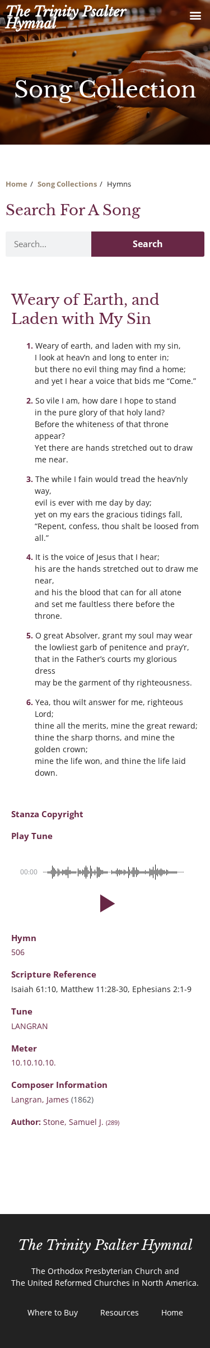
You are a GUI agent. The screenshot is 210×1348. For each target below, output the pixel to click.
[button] (195, 15)
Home (16, 184)
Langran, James (41, 1099)
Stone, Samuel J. (81, 1122)
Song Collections (67, 184)
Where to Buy (52, 1312)
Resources (119, 1312)
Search (148, 244)
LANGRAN (29, 1026)
